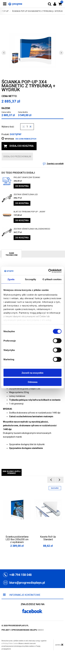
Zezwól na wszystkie (32, 372)
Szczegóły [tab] (30, 279)
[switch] (57, 340)
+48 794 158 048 (20, 575)
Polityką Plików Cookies (11, 643)
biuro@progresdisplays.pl (27, 582)
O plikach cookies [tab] (52, 279)
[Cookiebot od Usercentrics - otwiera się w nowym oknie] (48, 271)
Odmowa (32, 382)
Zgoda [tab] (11, 279)
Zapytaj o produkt (55, 163)
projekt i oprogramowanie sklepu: (23, 630)
